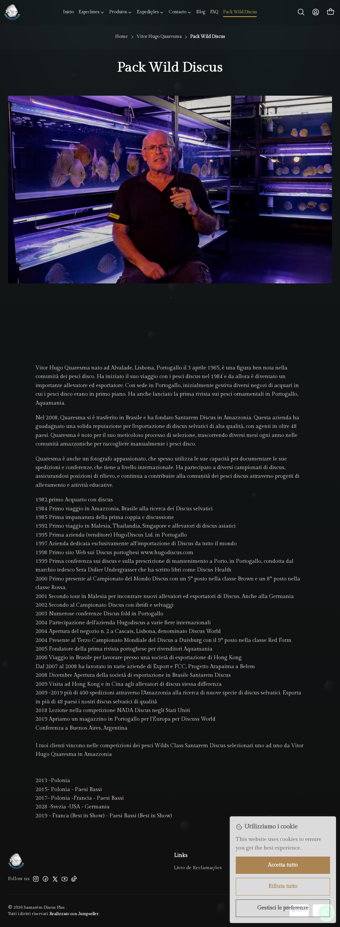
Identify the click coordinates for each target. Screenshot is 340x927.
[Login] (315, 12)
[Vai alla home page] (12, 12)
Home (121, 37)
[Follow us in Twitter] (55, 879)
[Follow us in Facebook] (45, 879)
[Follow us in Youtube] (64, 879)
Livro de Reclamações (198, 868)
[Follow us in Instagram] (36, 879)
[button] (91, 12)
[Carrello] (330, 12)
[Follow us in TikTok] (74, 879)
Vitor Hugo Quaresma (159, 37)
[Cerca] (301, 12)
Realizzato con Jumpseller (74, 913)
